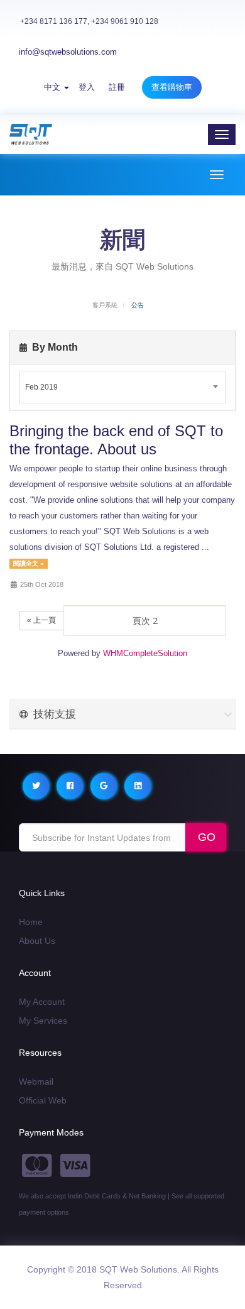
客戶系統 (104, 305)
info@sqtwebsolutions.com (68, 52)
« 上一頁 (41, 620)
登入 (87, 87)
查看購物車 (171, 87)
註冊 (117, 87)
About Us (37, 941)
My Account (42, 1002)
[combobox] (122, 387)
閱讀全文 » (28, 563)
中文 (53, 87)
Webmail (36, 1081)
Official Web (43, 1100)
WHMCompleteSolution (145, 653)
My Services (43, 1021)
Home (31, 922)
